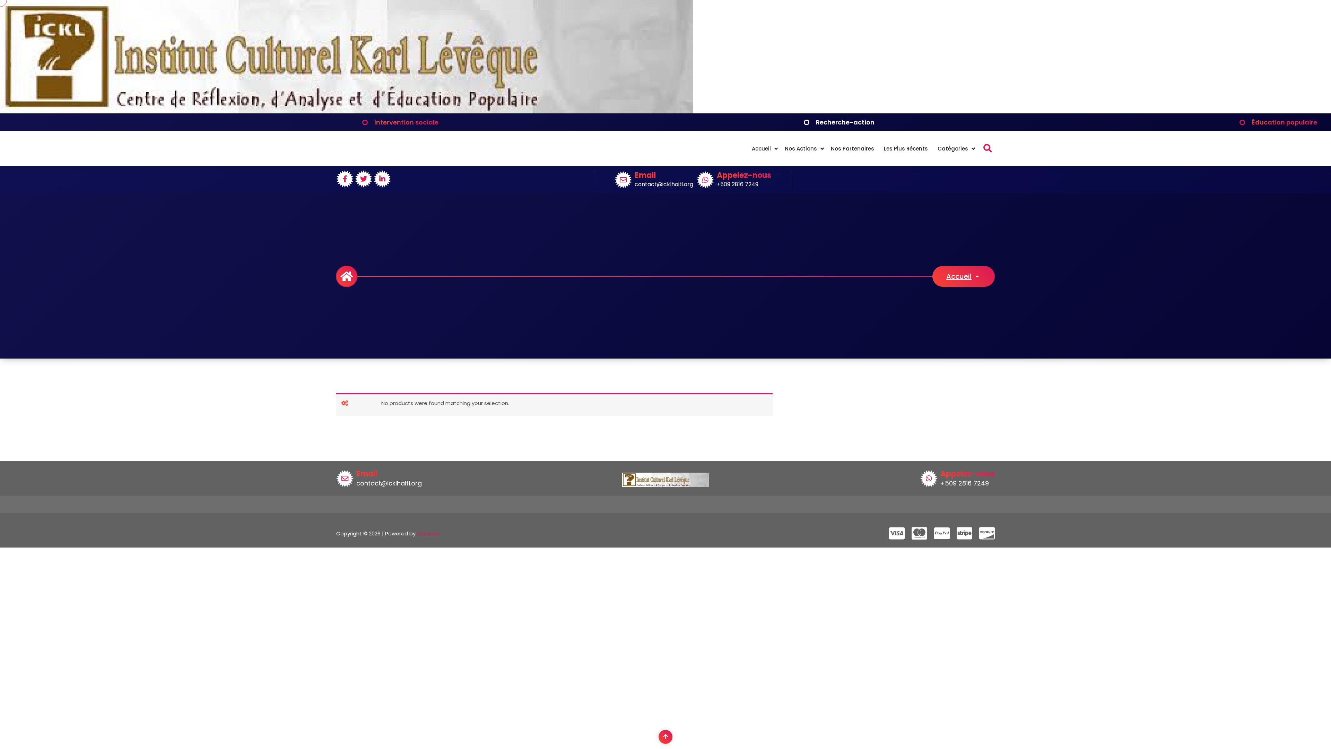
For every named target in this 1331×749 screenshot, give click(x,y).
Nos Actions (801, 148)
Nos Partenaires (852, 148)
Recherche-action (845, 122)
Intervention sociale (406, 122)
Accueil (761, 148)
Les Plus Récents (906, 148)
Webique (428, 533)
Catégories (953, 148)
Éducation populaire (1284, 122)
